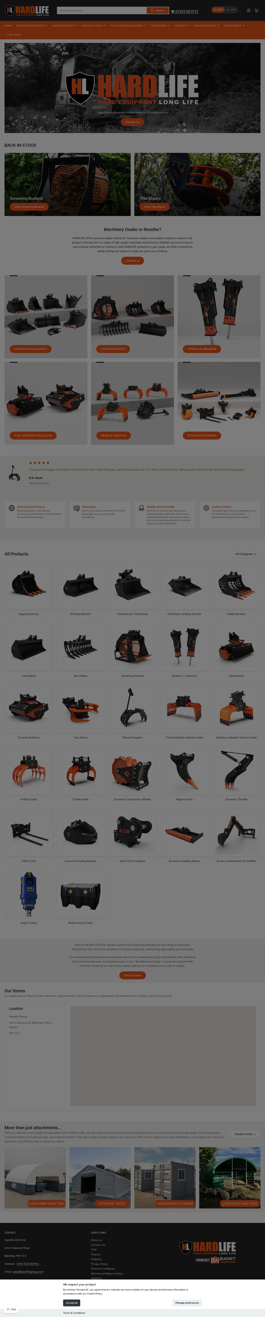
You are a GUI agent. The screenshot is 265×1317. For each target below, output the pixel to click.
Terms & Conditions (74, 1312)
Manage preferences (187, 1302)
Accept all (71, 1302)
